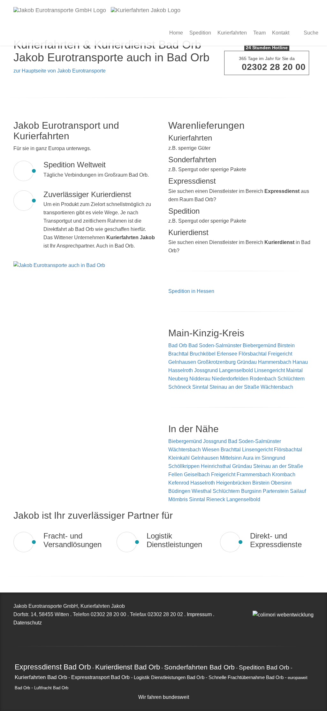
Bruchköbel (203, 353)
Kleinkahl (179, 458)
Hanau (300, 362)
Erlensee (227, 353)
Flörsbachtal (253, 353)
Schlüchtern (291, 378)
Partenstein (276, 491)
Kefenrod (179, 482)
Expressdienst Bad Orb (53, 667)
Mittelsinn (231, 458)
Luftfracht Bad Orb (51, 688)
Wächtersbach (277, 387)
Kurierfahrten (232, 32)
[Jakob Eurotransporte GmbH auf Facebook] (261, 606)
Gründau (247, 362)
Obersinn (281, 482)
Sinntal (200, 387)
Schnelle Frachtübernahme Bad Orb (246, 677)
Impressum (199, 614)
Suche (310, 32)
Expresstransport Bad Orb (100, 677)
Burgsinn (252, 491)
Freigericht (280, 353)
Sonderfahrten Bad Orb (199, 667)
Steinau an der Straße (234, 387)
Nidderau (199, 378)
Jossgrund (206, 370)
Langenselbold (236, 370)
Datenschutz (27, 622)
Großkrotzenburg (216, 362)
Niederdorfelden (230, 378)
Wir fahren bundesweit (163, 697)
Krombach (283, 474)
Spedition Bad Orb (264, 667)
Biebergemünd (259, 345)
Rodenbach (263, 378)
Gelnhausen (182, 362)
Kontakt (280, 32)
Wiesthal (202, 491)
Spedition (200, 32)
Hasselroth (180, 370)
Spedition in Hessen (191, 291)
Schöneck (179, 387)
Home (176, 32)
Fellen (176, 474)
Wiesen (211, 449)
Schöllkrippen (184, 466)
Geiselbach (197, 474)
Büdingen (180, 491)
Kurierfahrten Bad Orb (41, 677)
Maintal (294, 370)
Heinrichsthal (216, 466)
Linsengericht (269, 370)
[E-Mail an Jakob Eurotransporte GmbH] (254, 606)
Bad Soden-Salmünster (214, 345)
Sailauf (298, 491)
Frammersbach (254, 474)
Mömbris (178, 499)
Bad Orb (177, 345)
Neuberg (178, 378)
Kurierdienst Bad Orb (127, 667)
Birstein (286, 345)
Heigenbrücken (234, 482)
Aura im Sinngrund (264, 458)
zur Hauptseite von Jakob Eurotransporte (59, 70)
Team (259, 32)
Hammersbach (274, 362)
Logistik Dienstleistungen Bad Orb (169, 677)
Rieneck (216, 499)
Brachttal (178, 353)
